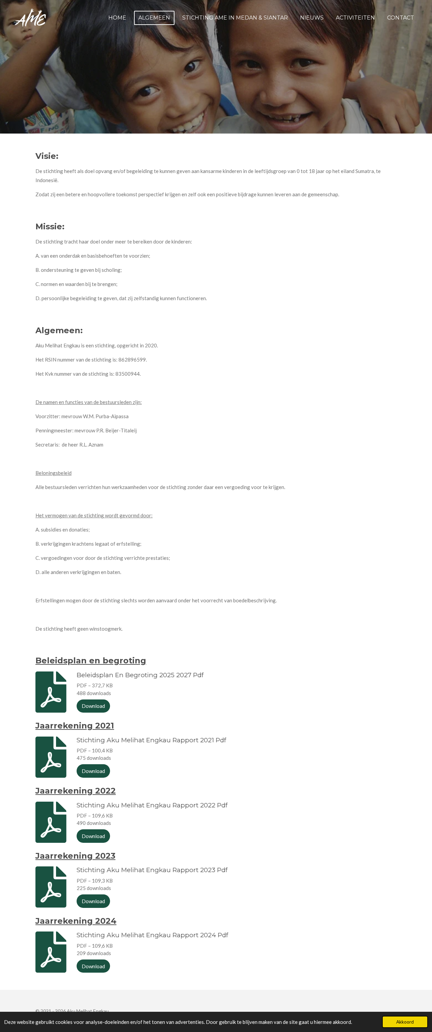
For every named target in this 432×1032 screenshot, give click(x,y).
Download (93, 706)
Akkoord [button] (405, 1022)
